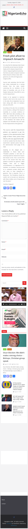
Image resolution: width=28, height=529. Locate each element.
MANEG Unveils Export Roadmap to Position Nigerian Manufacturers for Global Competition (19, 409)
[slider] (13, 304)
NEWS (5, 52)
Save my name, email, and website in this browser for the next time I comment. (14, 268)
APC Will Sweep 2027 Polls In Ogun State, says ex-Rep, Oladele (18, 397)
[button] (14, 296)
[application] (14, 296)
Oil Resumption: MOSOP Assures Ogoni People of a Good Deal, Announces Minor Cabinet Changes (19, 386)
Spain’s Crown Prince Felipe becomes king (14, 197)
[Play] (3, 304)
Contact (4, 503)
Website (4, 257)
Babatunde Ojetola (16, 62)
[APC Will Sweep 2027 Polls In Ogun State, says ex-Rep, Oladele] (7, 399)
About (3, 499)
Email (4, 249)
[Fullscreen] (24, 304)
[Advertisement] (14, 437)
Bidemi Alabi (16, 364)
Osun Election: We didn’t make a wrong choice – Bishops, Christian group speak (14, 356)
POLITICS (9, 52)
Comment (5, 221)
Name (4, 242)
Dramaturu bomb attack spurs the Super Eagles (14, 203)
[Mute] (22, 304)
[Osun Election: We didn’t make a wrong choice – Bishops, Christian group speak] (14, 340)
